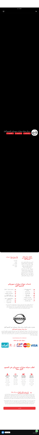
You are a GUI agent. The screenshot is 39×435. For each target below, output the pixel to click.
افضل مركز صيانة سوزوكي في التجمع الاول (15, 327)
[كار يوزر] (3, 11)
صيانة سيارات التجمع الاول (26, 331)
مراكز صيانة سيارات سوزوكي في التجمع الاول (19, 304)
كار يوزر (31, 262)
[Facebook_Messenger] (2, 432)
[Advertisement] (19, 4)
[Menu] (36, 11)
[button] (10, 133)
